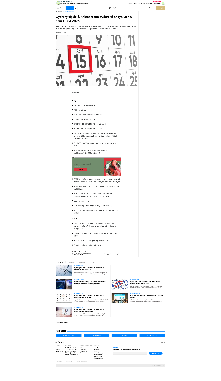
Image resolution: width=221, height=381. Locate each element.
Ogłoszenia (83, 349)
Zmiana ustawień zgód (71, 349)
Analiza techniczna (68, 335)
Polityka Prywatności (71, 348)
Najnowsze (82, 262)
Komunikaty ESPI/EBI (152, 335)
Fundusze (124, 335)
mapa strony (59, 361)
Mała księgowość (98, 353)
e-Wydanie (151, 8)
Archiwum (83, 353)
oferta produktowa (82, 361)
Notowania (70, 8)
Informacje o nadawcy (71, 353)
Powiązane (59, 262)
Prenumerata (83, 351)
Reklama (82, 348)
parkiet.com (75, 92)
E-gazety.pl (97, 349)
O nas (57, 348)
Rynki (114, 8)
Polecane (71, 262)
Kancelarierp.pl (98, 354)
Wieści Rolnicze (98, 356)
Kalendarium (69, 361)
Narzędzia (61, 330)
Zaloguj (160, 8)
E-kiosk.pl (96, 348)
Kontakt (58, 349)
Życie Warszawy (98, 358)
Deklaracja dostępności (71, 354)
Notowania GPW (96, 335)
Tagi (93, 262)
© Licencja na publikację (79, 251)
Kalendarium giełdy (68, 11)
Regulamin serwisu (70, 351)
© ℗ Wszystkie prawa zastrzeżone (81, 253)
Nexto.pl (96, 351)
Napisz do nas (59, 351)
